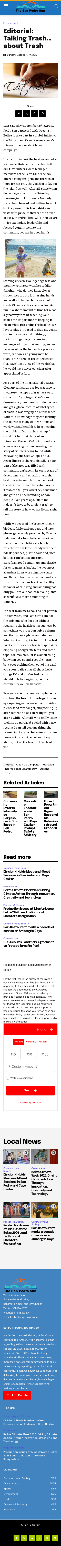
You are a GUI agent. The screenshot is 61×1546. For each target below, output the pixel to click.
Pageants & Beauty (13, 905)
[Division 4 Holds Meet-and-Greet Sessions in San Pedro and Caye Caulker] (16, 1156)
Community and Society (16, 868)
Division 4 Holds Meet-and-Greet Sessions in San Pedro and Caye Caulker (26, 875)
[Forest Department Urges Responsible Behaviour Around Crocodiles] (51, 794)
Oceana (44, 768)
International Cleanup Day (21, 768)
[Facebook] (18, 113)
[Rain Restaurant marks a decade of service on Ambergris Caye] (44, 1210)
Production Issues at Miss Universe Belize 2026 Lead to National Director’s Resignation (28, 912)
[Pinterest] (34, 113)
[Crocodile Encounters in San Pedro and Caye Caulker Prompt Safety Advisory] (30, 794)
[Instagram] (24, 1538)
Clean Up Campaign (28, 764)
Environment (10, 23)
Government (10, 886)
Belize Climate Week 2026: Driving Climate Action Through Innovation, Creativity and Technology (29, 894)
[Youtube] (55, 1538)
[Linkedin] (32, 1538)
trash (8, 773)
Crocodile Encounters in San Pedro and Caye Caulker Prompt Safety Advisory (30, 818)
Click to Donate (17, 1395)
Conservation (10, 938)
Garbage (48, 764)
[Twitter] (26, 113)
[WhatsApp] (42, 113)
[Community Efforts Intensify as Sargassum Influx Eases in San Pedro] (10, 794)
